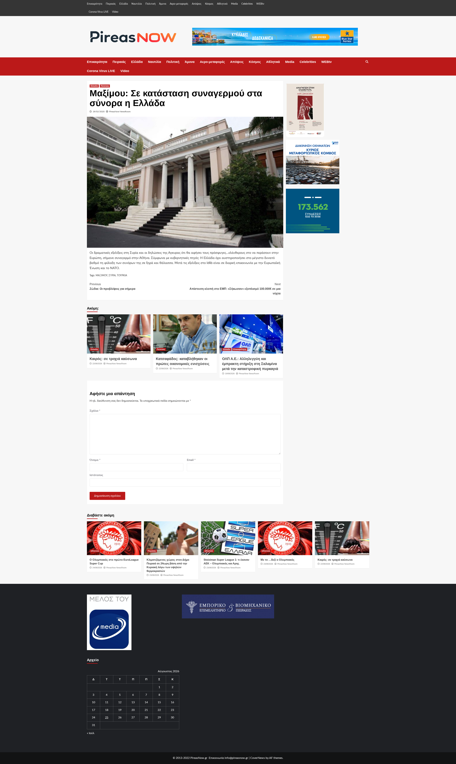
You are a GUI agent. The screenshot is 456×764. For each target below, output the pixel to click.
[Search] (367, 61)
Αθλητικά (222, 4)
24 (93, 717)
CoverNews (257, 758)
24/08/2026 (97, 568)
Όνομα (95, 460)
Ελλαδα (94, 86)
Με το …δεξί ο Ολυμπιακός (277, 559)
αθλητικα (95, 551)
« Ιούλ (90, 733)
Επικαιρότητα (94, 4)
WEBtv (260, 4)
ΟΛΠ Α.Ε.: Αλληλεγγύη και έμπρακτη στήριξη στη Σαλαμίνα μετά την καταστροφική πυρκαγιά (250, 364)
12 (119, 702)
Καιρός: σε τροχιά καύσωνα (113, 359)
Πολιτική (150, 4)
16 (172, 702)
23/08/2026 (154, 575)
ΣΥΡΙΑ (112, 275)
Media (234, 4)
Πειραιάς (111, 4)
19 (119, 710)
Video (115, 12)
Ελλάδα (123, 4)
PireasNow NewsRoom (120, 111)
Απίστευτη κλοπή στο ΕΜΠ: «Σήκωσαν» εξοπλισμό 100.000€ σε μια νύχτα (235, 289)
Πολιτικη (105, 86)
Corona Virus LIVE (98, 12)
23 (172, 710)
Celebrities (247, 4)
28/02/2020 (99, 111)
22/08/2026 (97, 363)
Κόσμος (209, 4)
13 (133, 702)
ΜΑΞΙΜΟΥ (101, 275)
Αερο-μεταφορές (179, 4)
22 (159, 710)
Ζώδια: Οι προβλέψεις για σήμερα (112, 286)
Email (191, 460)
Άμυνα (162, 4)
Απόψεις (196, 4)
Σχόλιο (95, 410)
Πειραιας (152, 551)
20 (133, 710)
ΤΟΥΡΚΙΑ (122, 275)
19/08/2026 (230, 373)
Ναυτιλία (136, 4)
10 (93, 702)
